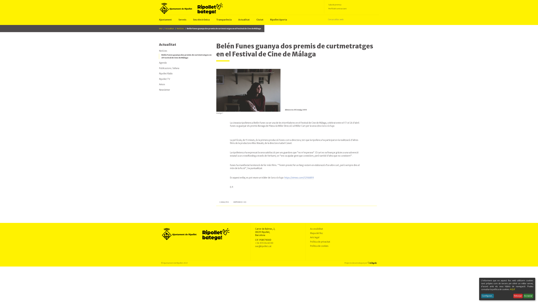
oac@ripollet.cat (263, 246)
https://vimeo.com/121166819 (299, 177)
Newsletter (164, 90)
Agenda (163, 62)
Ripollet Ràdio (166, 73)
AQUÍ (512, 289)
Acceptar (528, 296)
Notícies (180, 28)
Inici (161, 28)
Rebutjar (518, 296)
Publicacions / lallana (169, 68)
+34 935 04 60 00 (264, 243)
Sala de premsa (334, 5)
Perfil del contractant (337, 8)
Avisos (162, 84)
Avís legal (314, 237)
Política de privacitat (320, 241)
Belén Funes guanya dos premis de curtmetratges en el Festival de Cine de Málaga (186, 56)
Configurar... (487, 296)
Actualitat (169, 28)
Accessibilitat (316, 229)
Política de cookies (319, 246)
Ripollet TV (164, 79)
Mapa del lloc (316, 233)
